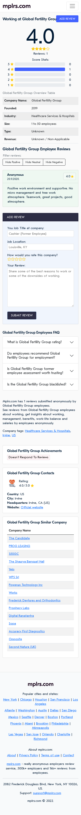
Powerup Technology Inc (26, 585)
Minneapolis (40, 728)
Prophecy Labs (19, 608)
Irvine (6, 435)
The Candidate (19, 538)
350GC (14, 554)
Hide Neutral (32, 162)
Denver (39, 717)
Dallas (54, 710)
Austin (42, 710)
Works (13, 593)
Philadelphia (60, 723)
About (11, 755)
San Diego (69, 710)
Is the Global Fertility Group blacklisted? (36, 384)
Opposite (15, 639)
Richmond (40, 739)
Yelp (11, 569)
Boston (53, 717)
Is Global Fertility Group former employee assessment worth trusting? (35, 371)
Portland (67, 717)
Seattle (26, 717)
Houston (41, 699)
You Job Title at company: (25, 228)
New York (10, 699)
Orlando (48, 734)
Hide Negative (54, 162)
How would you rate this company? (32, 255)
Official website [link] (32, 507)
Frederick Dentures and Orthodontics (34, 600)
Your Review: (16, 265)
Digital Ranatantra (21, 616)
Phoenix (15, 723)
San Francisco (60, 699)
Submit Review (22, 315)
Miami (29, 723)
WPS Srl (14, 577)
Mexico (13, 717)
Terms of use (50, 755)
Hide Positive (12, 162)
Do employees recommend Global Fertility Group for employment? (33, 356)
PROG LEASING (19, 546)
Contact (68, 755)
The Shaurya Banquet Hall (26, 561)
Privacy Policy (28, 755)
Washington (26, 710)
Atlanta (10, 710)
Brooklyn (42, 723)
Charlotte (63, 734)
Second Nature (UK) (22, 647)
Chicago (26, 699)
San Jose (32, 734)
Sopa (12, 623)
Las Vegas (16, 734)
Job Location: (16, 242)
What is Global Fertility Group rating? (34, 342)
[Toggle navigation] (72, 6)
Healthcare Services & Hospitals (47, 431)
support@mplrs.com (47, 793)
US (14, 435)
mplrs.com (14, 764)
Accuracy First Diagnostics (27, 631)
